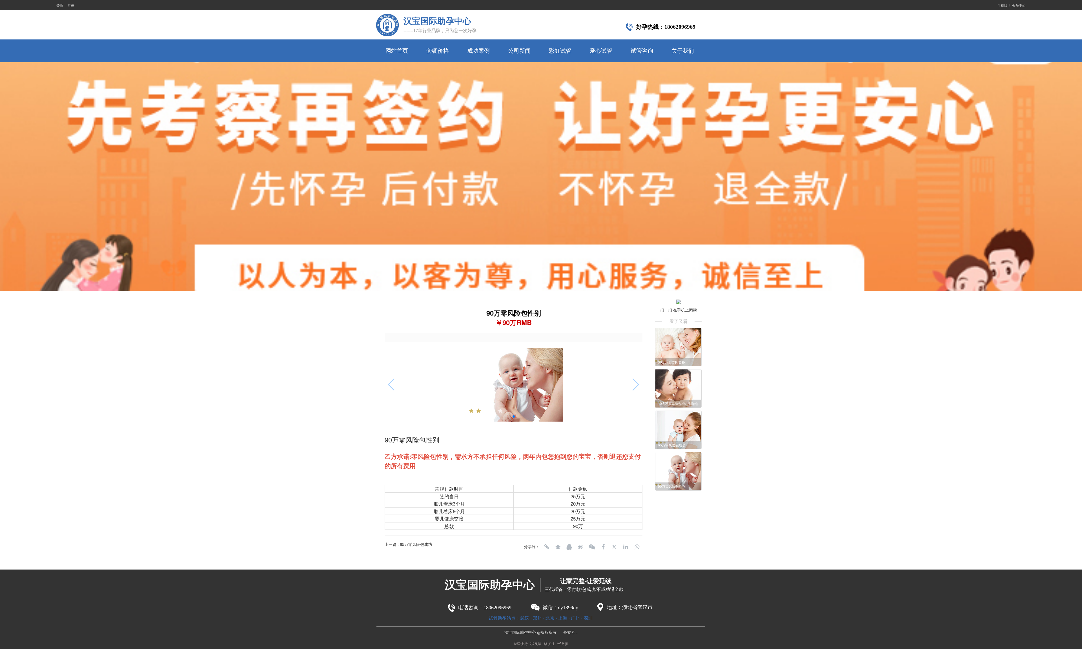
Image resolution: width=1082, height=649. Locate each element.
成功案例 (478, 51)
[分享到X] (614, 546)
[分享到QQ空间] (557, 546)
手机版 (1002, 5)
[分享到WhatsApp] (636, 546)
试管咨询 (642, 51)
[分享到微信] (591, 546)
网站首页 (396, 51)
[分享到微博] (580, 546)
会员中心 (1019, 5)
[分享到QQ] (569, 546)
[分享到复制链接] (546, 546)
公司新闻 (519, 51)
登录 (59, 5)
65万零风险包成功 (416, 544)
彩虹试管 (560, 51)
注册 (71, 5)
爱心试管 (601, 51)
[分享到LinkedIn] (625, 546)
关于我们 (682, 51)
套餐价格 (437, 51)
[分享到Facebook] (602, 546)
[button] (541, 285)
